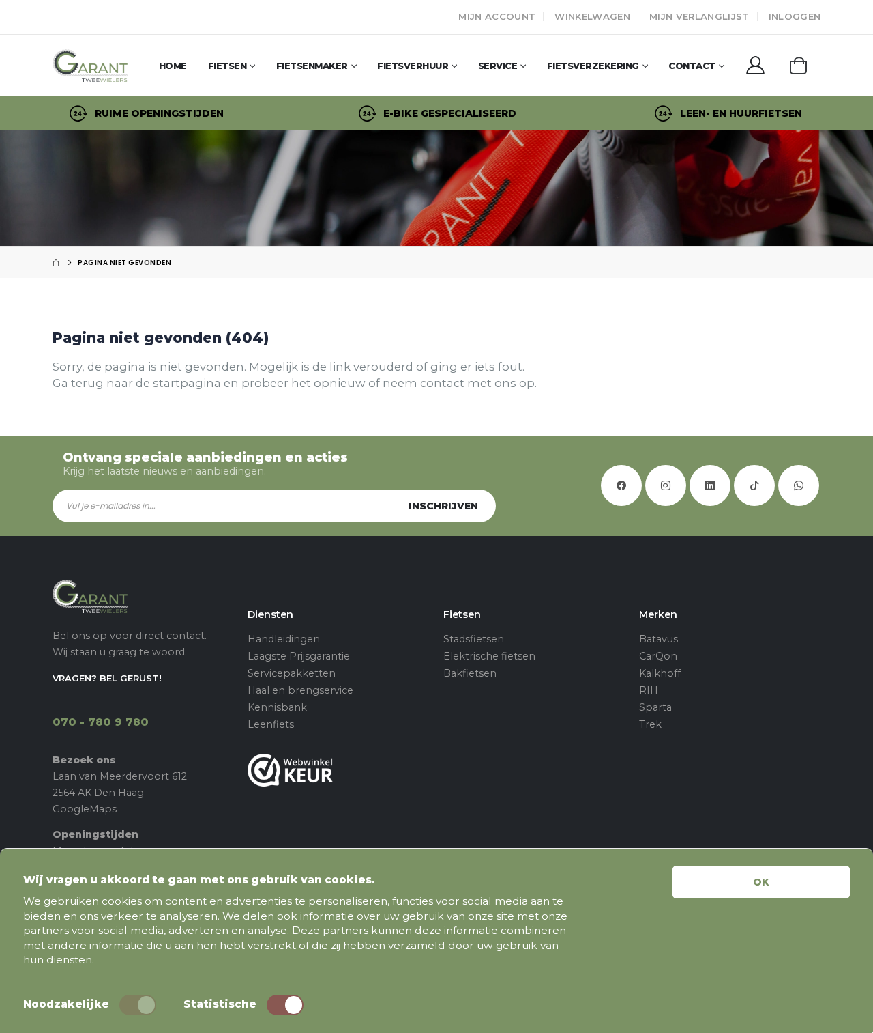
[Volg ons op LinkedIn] (710, 485)
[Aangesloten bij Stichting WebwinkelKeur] (339, 770)
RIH (648, 690)
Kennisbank (277, 707)
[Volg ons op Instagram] (665, 485)
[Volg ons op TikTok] (754, 485)
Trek (650, 724)
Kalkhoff (660, 673)
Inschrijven (443, 506)
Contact (691, 65)
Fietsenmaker (312, 65)
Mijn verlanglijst (699, 16)
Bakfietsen (470, 673)
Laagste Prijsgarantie (299, 656)
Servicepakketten (292, 673)
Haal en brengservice (300, 690)
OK (761, 882)
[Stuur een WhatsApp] (798, 485)
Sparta (655, 707)
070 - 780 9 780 (101, 722)
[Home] (56, 262)
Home (173, 65)
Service (498, 65)
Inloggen (795, 16)
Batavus (658, 639)
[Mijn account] (755, 66)
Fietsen (227, 65)
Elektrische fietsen (489, 656)
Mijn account (496, 16)
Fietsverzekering (593, 65)
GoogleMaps (85, 809)
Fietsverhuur (412, 65)
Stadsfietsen (473, 639)
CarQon (658, 656)
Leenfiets (271, 724)
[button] (798, 65)
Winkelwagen (592, 16)
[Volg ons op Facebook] (621, 485)
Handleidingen (284, 639)
